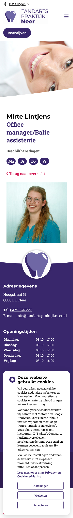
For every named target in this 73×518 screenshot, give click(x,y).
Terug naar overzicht (26, 173)
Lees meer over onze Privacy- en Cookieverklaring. (39, 474)
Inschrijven (17, 33)
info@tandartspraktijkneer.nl (41, 315)
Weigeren (40, 495)
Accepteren (40, 505)
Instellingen (40, 486)
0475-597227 (21, 309)
